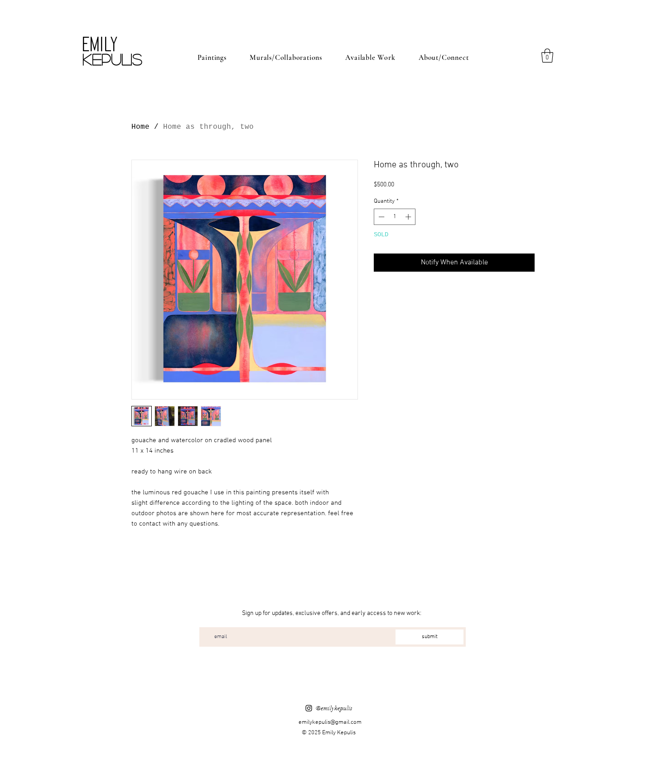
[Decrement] (380, 216)
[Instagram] (308, 708)
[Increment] (409, 216)
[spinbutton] (395, 216)
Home (140, 127)
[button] (547, 56)
